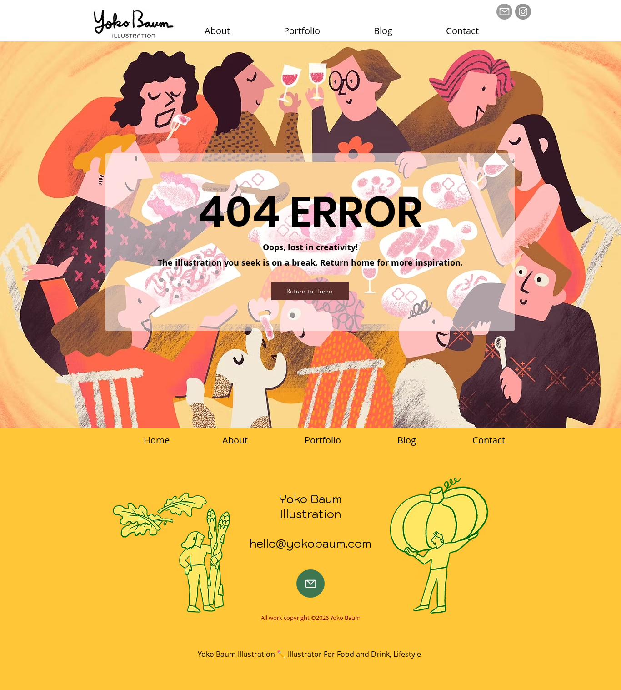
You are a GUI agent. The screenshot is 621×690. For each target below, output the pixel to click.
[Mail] (504, 12)
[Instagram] (523, 12)
